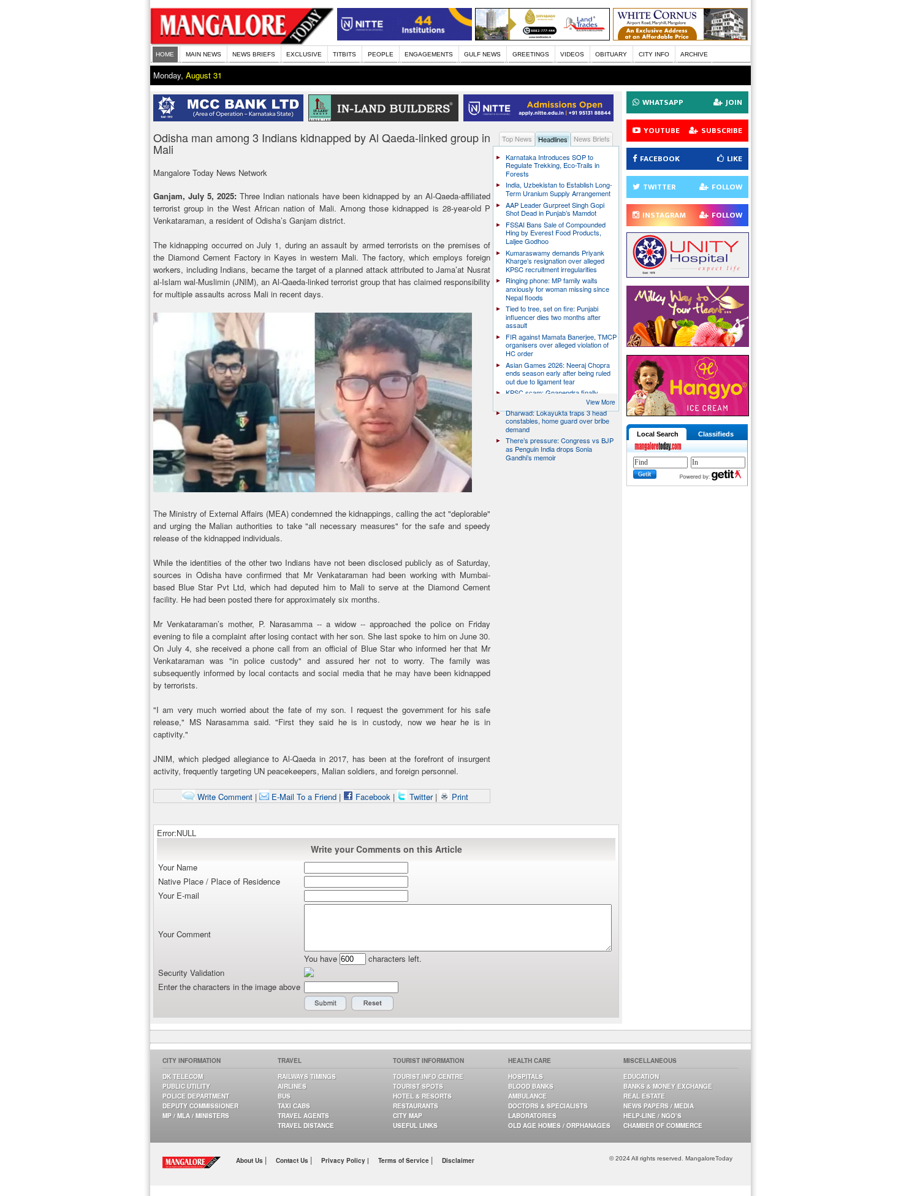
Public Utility (186, 1086)
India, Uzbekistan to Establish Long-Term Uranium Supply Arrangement (559, 189)
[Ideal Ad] (687, 343)
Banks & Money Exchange (667, 1086)
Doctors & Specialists (548, 1106)
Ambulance (527, 1096)
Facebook (371, 796)
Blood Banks (530, 1086)
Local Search (658, 434)
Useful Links (415, 1125)
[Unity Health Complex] (687, 274)
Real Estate (644, 1096)
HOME (165, 54)
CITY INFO (654, 54)
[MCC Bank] (230, 118)
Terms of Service (404, 1160)
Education (641, 1076)
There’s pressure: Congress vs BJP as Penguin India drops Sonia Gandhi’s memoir (560, 448)
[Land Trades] (542, 37)
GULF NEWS (482, 54)
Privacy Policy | (345, 1160)
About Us (250, 1160)
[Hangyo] (687, 413)
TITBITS (344, 54)
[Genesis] (680, 37)
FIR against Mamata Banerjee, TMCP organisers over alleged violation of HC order (561, 345)
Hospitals (525, 1076)
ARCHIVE (694, 54)
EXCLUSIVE (304, 54)
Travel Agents (303, 1115)
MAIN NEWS (203, 54)
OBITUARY (611, 54)
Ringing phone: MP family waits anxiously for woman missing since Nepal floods (557, 288)
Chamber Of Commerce (662, 1125)
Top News (517, 138)
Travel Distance (306, 1125)
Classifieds (716, 434)
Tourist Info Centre (428, 1076)
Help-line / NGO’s (652, 1115)
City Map (407, 1115)
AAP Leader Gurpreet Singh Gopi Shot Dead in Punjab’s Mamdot (555, 209)
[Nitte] (404, 37)
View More (600, 402)
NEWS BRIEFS (253, 54)
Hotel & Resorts (422, 1096)
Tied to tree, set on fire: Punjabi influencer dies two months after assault (553, 316)
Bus (284, 1096)
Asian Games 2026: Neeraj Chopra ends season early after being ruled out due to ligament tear (558, 373)
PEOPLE (380, 54)
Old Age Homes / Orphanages (559, 1125)
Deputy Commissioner (200, 1106)
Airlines (292, 1086)
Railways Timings (307, 1076)
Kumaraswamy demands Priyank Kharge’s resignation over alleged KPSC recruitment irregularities (555, 261)
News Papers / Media (658, 1106)
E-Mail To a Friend (302, 796)
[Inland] (385, 118)
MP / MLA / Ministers (195, 1115)
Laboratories (532, 1115)
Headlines (553, 139)
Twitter (421, 796)
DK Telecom (182, 1076)
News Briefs (592, 138)
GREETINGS (530, 54)
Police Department (195, 1096)
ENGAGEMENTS (429, 54)
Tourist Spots (418, 1086)
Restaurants (415, 1106)
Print (458, 796)
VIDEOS (572, 54)
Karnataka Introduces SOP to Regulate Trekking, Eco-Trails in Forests (552, 165)
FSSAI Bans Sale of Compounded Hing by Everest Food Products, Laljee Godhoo (556, 232)
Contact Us (293, 1160)
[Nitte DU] (540, 118)
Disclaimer (458, 1160)
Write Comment (224, 796)
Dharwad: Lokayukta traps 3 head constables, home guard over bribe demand (557, 421)
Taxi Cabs (294, 1106)
